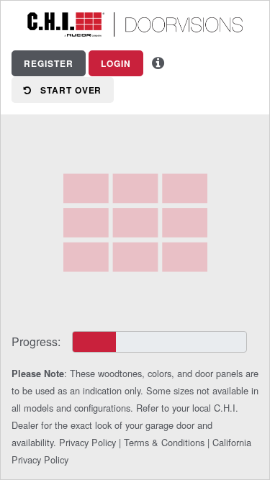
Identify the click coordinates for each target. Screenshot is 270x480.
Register (48, 63)
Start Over (67, 89)
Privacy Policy (87, 442)
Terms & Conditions (164, 442)
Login (116, 63)
